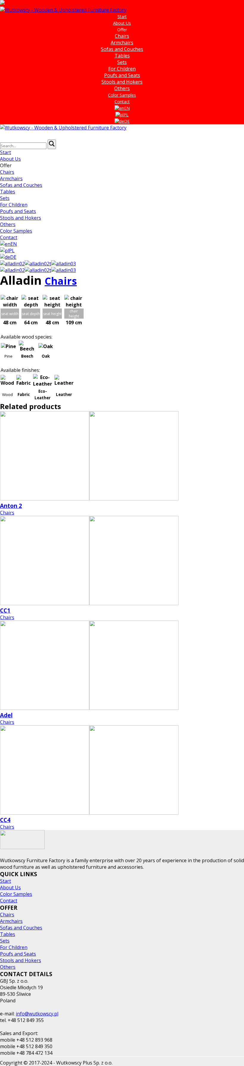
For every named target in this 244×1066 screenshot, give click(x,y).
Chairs (122, 36)
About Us (122, 23)
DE (127, 121)
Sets (122, 62)
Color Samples (122, 95)
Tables (122, 55)
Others (122, 88)
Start (122, 16)
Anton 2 (11, 505)
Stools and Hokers (122, 82)
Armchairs (122, 42)
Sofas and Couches (122, 49)
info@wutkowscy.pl (37, 1013)
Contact (122, 101)
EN (127, 108)
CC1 (5, 610)
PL (126, 115)
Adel (6, 715)
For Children (122, 68)
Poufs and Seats (122, 75)
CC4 (5, 820)
